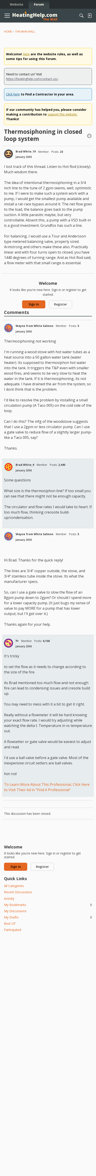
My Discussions (15, 911)
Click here (13, 94)
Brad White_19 (26, 151)
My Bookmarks (48, 905)
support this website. (62, 114)
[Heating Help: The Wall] (35, 15)
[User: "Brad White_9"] (8, 466)
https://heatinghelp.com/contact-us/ (32, 79)
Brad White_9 (25, 465)
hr (17, 641)
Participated (12, 930)
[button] (89, 136)
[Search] (81, 16)
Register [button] (60, 304)
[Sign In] (90, 16)
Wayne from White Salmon (34, 326)
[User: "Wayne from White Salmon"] (8, 328)
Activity (9, 898)
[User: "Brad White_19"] (8, 153)
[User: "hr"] (8, 643)
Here (26, 54)
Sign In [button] (34, 304)
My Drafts (48, 917)
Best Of (9, 923)
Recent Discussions (18, 892)
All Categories (14, 886)
